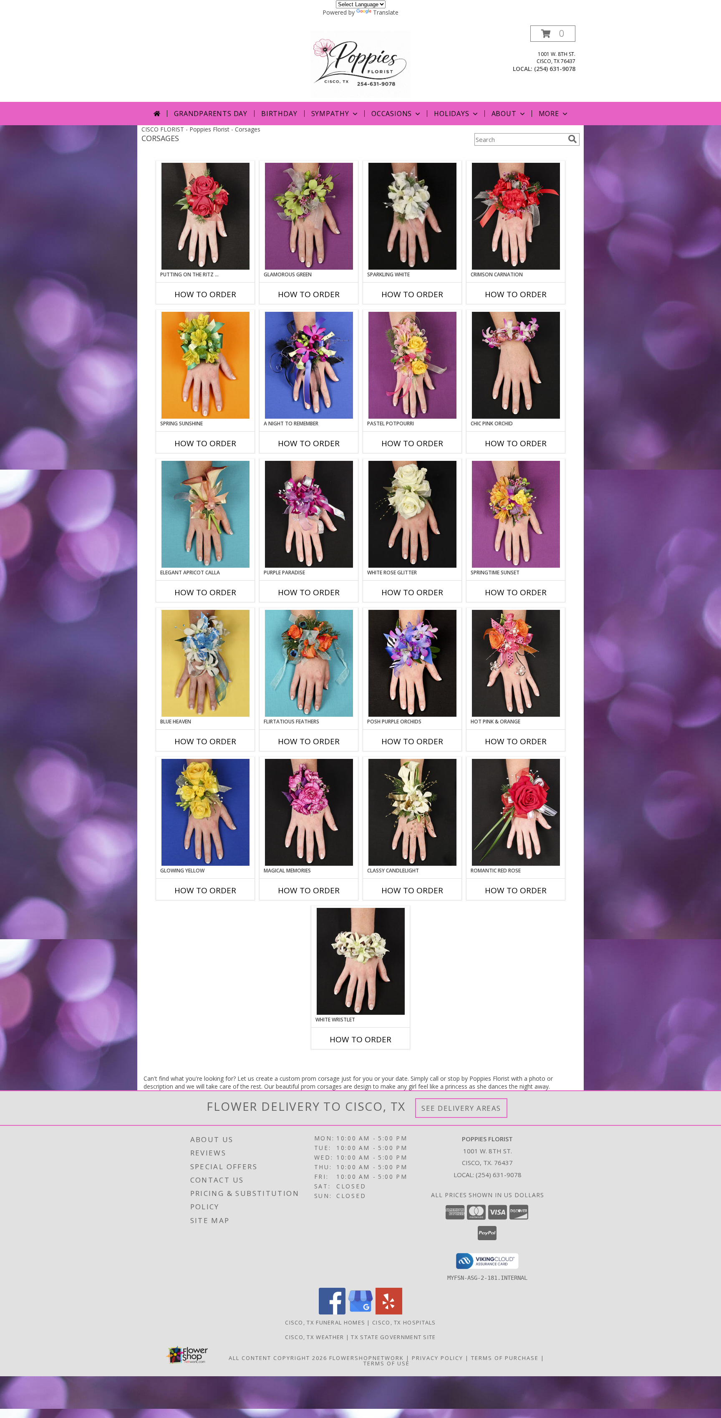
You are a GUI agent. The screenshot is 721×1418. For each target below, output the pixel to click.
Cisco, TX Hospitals (404, 1322)
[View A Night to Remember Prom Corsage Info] (309, 365)
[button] (552, 33)
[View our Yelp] (389, 1312)
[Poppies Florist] (360, 64)
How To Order (205, 294)
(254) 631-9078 (554, 69)
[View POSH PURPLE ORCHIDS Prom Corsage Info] (412, 663)
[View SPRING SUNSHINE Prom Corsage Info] (205, 365)
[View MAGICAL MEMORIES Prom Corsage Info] (309, 812)
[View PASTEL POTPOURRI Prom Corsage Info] (412, 365)
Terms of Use (386, 1363)
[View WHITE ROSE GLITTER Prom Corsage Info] (412, 514)
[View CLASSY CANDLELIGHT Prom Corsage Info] (412, 812)
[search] (572, 139)
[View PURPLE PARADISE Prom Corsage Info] (309, 514)
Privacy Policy (437, 1358)
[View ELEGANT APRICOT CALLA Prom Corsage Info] (205, 514)
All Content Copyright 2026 (278, 1358)
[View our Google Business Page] (360, 1312)
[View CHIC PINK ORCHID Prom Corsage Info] (516, 365)
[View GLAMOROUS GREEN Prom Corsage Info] (309, 216)
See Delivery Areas (461, 1108)
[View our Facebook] (332, 1312)
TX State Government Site (393, 1337)
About (504, 113)
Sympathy (330, 113)
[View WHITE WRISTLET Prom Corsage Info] (361, 961)
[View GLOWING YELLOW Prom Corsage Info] (205, 812)
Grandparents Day (210, 113)
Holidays (451, 113)
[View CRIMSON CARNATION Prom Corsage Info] (516, 216)
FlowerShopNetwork (366, 1358)
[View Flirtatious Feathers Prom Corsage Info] (309, 663)
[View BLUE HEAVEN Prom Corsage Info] (205, 663)
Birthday (279, 113)
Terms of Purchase (505, 1358)
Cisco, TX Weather (314, 1337)
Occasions (391, 113)
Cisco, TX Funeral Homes (325, 1322)
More (549, 113)
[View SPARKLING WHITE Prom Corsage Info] (412, 216)
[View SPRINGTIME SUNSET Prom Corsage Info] (516, 514)
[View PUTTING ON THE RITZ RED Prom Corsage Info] (205, 216)
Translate (385, 12)
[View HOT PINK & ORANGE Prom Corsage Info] (516, 663)
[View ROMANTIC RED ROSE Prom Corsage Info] (516, 812)
